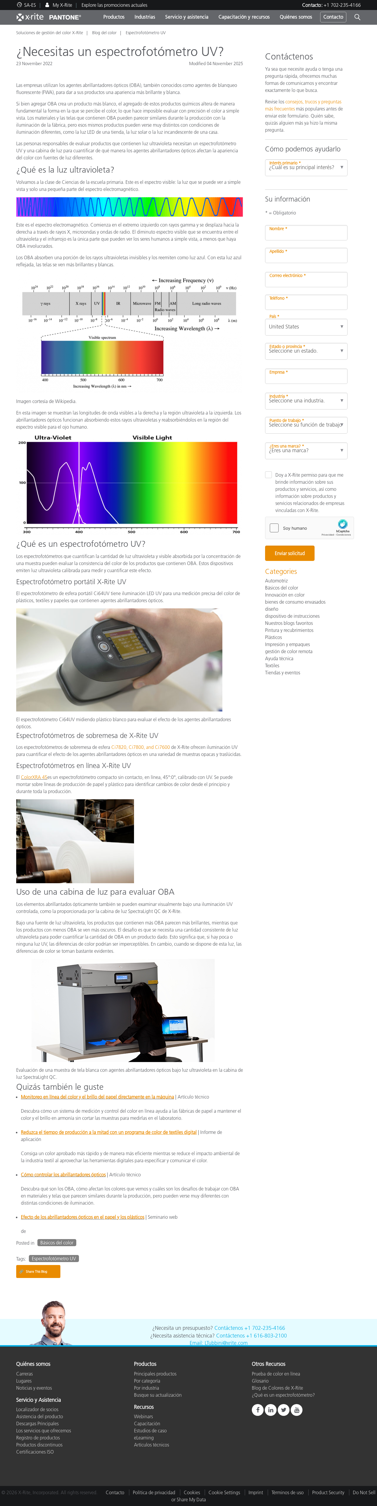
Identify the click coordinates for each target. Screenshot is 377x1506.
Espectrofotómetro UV (146, 32)
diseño (271, 609)
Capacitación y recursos (244, 17)
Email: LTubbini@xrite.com (219, 1343)
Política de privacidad (154, 1492)
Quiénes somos (296, 17)
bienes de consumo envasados (295, 602)
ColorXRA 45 (34, 777)
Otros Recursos (268, 1364)
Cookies (192, 1492)
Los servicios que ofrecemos (43, 1431)
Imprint (256, 1492)
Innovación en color (285, 595)
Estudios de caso (150, 1431)
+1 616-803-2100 (266, 1335)
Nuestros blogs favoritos (289, 623)
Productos (114, 17)
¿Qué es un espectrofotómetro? (283, 1395)
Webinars (143, 1416)
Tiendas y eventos (282, 673)
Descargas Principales (37, 1423)
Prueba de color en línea (276, 1374)
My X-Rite (62, 5)
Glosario (260, 1381)
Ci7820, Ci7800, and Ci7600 (140, 747)
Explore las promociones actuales (114, 5)
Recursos (144, 1407)
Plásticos (273, 637)
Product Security (328, 1492)
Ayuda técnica (279, 658)
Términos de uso (288, 1492)
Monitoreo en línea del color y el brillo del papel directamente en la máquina (97, 1097)
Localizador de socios (37, 1409)
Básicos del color (56, 1243)
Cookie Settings (224, 1492)
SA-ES (30, 5)
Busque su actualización (158, 1395)
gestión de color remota (288, 651)
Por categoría (147, 1381)
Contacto (333, 17)
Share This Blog (33, 1271)
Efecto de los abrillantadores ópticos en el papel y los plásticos (82, 1217)
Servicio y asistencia (187, 17)
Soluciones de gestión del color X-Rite (49, 32)
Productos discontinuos (39, 1445)
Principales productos (155, 1374)
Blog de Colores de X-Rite (277, 1388)
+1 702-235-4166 (342, 5)
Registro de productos (38, 1438)
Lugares (24, 1381)
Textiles (272, 665)
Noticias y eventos (34, 1388)
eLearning (144, 1438)
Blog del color (104, 32)
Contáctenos (228, 1328)
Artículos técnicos (151, 1445)
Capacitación (147, 1423)
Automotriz (276, 581)
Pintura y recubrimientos (289, 630)
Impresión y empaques (287, 644)
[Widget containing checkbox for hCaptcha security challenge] (309, 528)
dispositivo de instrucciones (292, 616)
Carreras (24, 1374)
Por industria (146, 1388)
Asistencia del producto (39, 1416)
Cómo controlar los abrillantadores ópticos (63, 1175)
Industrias (145, 17)
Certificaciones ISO (35, 1452)
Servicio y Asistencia (38, 1400)
